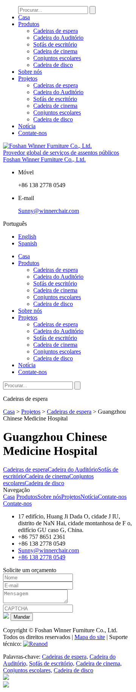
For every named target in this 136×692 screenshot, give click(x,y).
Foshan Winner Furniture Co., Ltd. (44, 159)
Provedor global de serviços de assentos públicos (61, 152)
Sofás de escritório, (51, 663)
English (27, 236)
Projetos (27, 78)
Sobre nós (30, 71)
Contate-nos (32, 133)
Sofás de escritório (55, 44)
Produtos (28, 24)
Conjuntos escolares (57, 58)
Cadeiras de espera (55, 31)
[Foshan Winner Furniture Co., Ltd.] (47, 146)
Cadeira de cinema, (99, 663)
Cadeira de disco (53, 65)
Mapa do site (89, 637)
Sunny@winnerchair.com (48, 211)
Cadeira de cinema (55, 51)
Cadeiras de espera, (65, 656)
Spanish (27, 243)
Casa (24, 17)
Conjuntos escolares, (27, 670)
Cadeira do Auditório (58, 37)
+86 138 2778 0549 (41, 557)
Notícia (27, 126)
